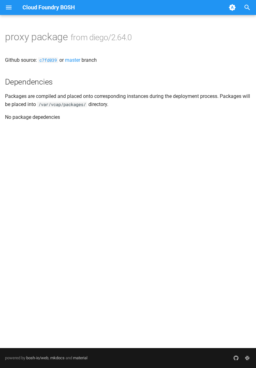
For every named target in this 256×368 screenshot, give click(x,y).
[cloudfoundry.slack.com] (247, 358)
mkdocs (57, 358)
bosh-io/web (37, 358)
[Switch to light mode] (232, 7)
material (80, 358)
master (72, 60)
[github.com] (236, 358)
